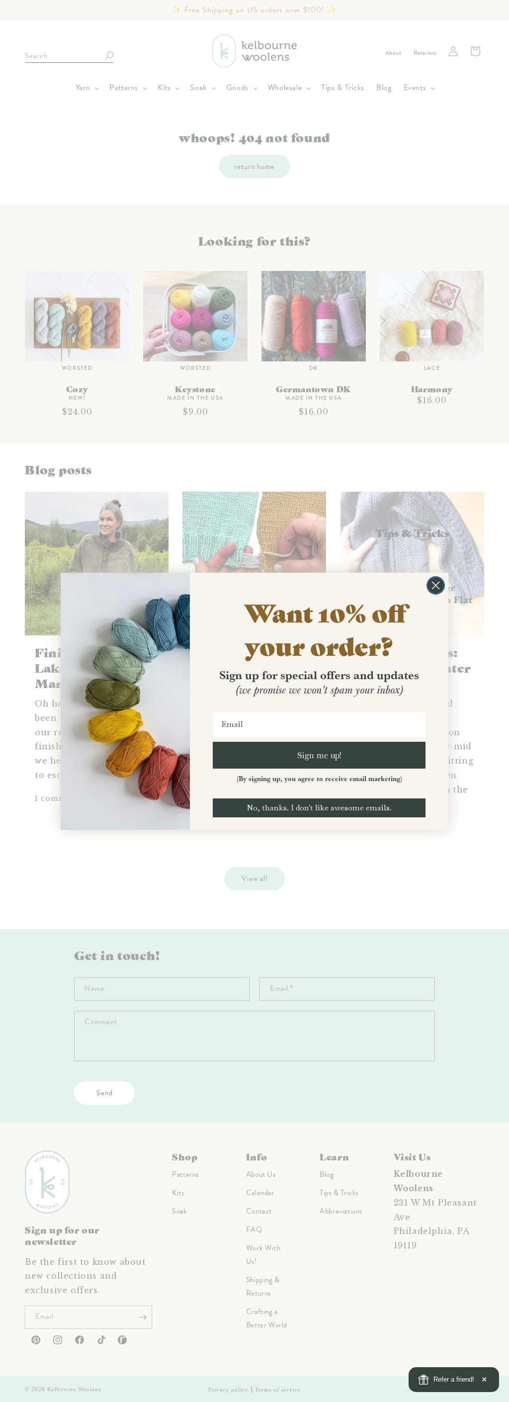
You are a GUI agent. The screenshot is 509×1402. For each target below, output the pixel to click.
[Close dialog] (435, 585)
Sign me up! (319, 755)
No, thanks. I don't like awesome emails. (319, 807)
